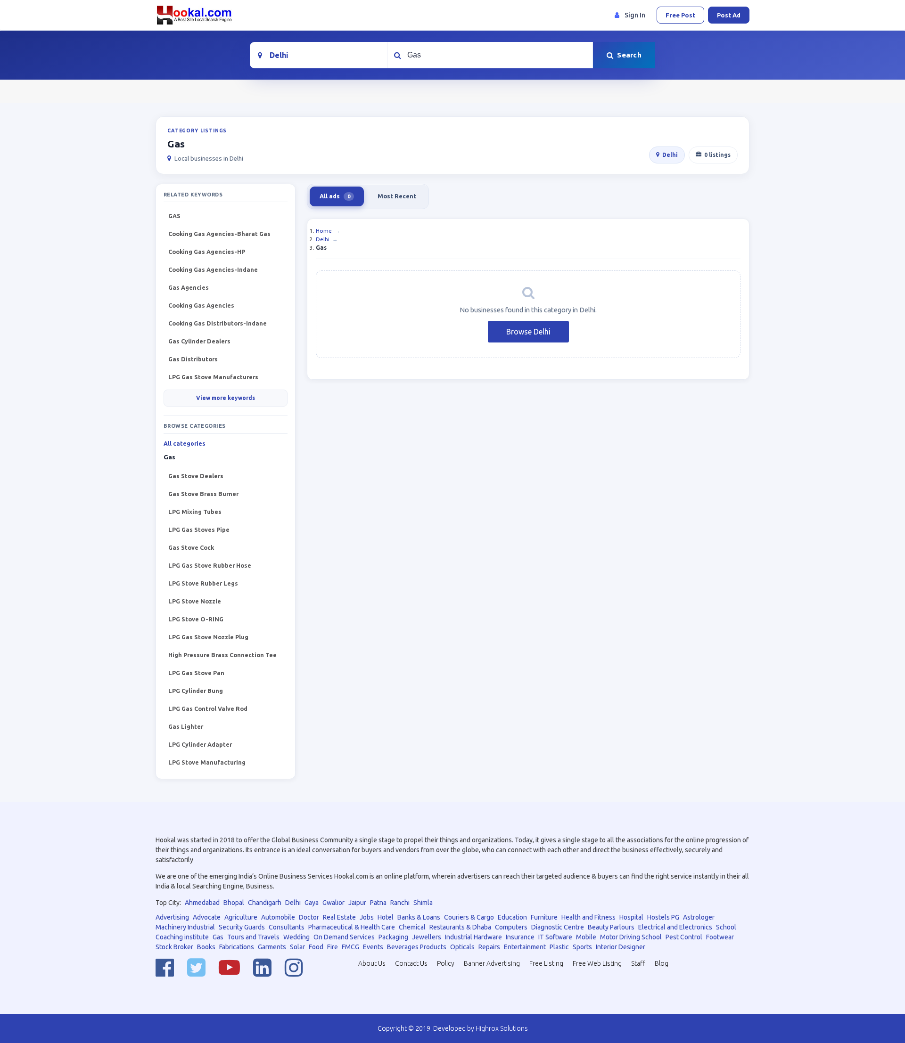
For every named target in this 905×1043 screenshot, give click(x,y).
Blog (661, 963)
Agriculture (240, 917)
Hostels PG (663, 917)
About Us (372, 963)
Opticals (462, 947)
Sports (582, 947)
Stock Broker (174, 947)
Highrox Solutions (502, 1028)
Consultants (286, 927)
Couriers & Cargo (469, 917)
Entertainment (525, 947)
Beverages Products (416, 947)
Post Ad (728, 15)
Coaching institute (182, 937)
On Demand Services (344, 937)
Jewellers (426, 937)
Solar (297, 947)
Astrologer (699, 917)
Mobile (586, 937)
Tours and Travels (253, 937)
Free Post (680, 15)
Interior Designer (620, 947)
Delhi (670, 155)
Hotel (386, 917)
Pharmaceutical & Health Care (351, 927)
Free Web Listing (597, 963)
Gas (218, 937)
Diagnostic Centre (557, 927)
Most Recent (397, 196)
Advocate (207, 917)
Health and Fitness (588, 917)
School (726, 927)
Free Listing (546, 963)
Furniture (544, 917)
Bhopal (233, 902)
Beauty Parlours (611, 927)
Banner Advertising (492, 963)
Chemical (412, 927)
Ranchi (400, 902)
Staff (638, 963)
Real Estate (339, 917)
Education (512, 917)
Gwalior (333, 902)
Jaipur (357, 902)
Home (324, 231)
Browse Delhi (528, 331)
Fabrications (236, 947)
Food (316, 947)
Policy (445, 963)
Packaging (393, 937)
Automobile (278, 917)
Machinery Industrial (185, 927)
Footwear (720, 937)
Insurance (520, 937)
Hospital (631, 917)
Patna (378, 902)
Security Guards (242, 927)
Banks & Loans (418, 917)
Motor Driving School (631, 937)
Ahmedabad (202, 902)
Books (206, 947)
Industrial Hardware (473, 937)
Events (373, 947)
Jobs (367, 917)
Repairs (489, 947)
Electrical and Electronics (675, 927)
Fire (332, 947)
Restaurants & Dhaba (460, 927)
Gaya (311, 902)
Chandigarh (264, 902)
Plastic (559, 947)
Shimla (423, 902)
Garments (272, 947)
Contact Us (411, 963)
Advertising (172, 917)
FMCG (350, 947)
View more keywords (225, 398)
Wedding (296, 937)
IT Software (555, 937)
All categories (185, 443)
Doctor (309, 917)
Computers (511, 927)
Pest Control (684, 937)
